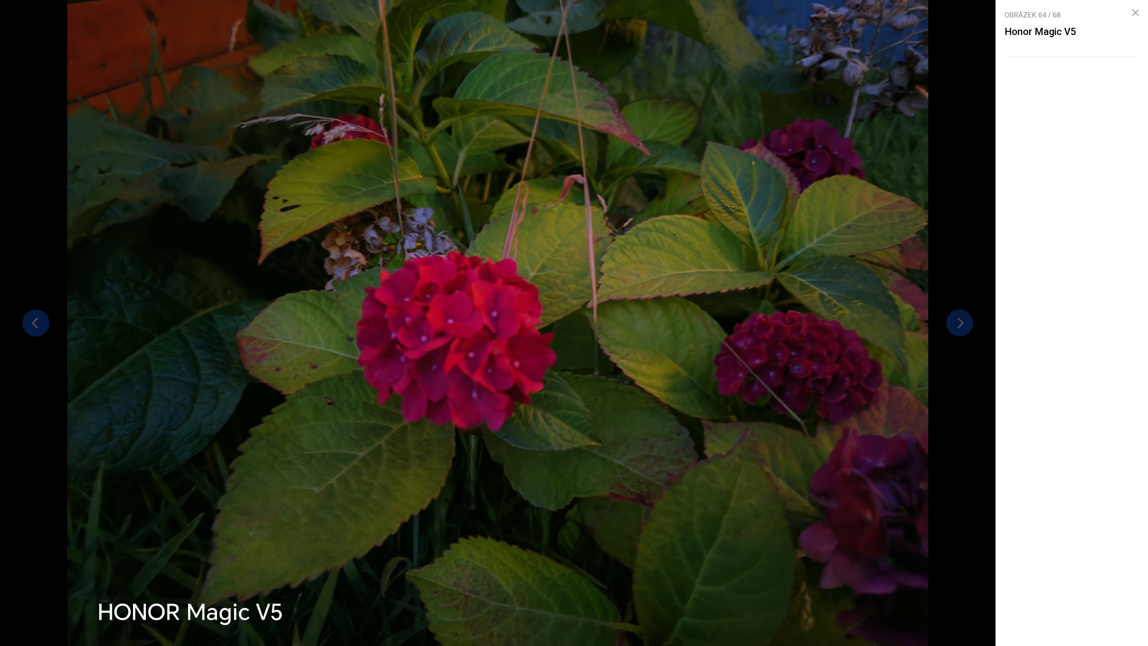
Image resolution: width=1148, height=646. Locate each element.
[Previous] (35, 323)
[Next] (959, 323)
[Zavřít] (1135, 13)
